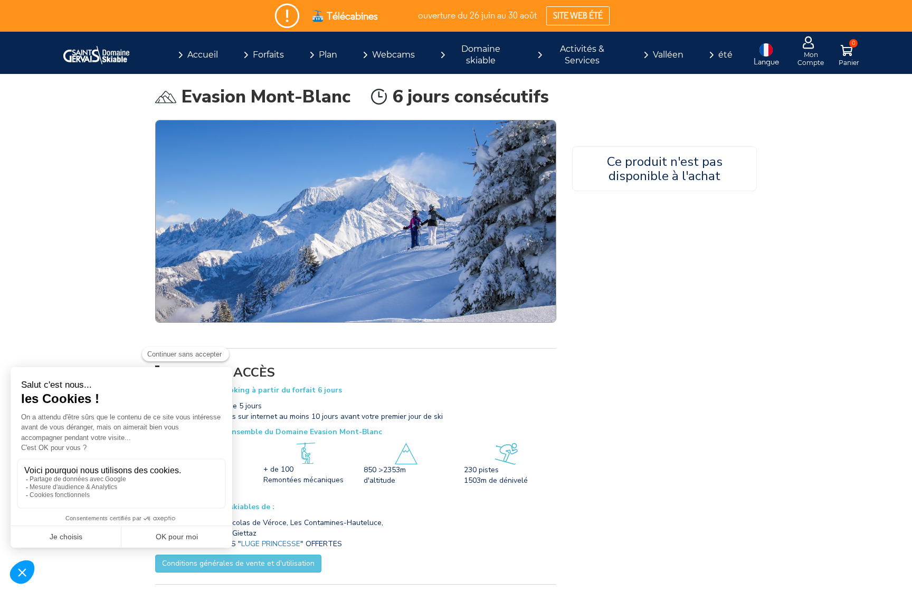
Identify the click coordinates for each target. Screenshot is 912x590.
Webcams (393, 55)
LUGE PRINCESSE (270, 544)
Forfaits (268, 55)
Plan (328, 55)
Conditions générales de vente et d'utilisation (238, 563)
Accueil (202, 55)
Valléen (668, 55)
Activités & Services (582, 54)
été (725, 55)
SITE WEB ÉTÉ (578, 16)
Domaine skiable (480, 54)
